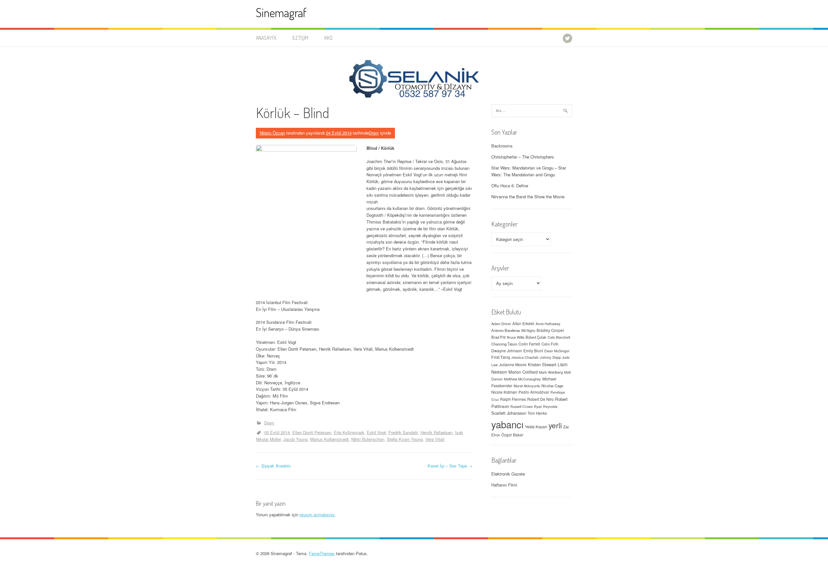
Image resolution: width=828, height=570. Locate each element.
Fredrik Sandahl (403, 432)
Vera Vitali (434, 439)
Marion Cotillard (523, 372)
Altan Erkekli (523, 323)
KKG (328, 38)
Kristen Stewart (542, 364)
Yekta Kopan (536, 426)
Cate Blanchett (559, 337)
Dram (374, 133)
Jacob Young (295, 439)
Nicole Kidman (504, 392)
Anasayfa (266, 38)
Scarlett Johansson (508, 413)
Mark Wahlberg (551, 372)
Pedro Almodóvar (533, 392)
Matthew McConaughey (522, 378)
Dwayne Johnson (506, 350)
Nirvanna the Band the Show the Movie (527, 196)
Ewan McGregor (557, 350)
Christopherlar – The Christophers (522, 157)
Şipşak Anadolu (273, 466)
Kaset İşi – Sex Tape (450, 466)
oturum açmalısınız (317, 514)
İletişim (300, 38)
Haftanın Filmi (504, 485)
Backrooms (502, 146)
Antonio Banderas (505, 330)
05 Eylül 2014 (277, 432)
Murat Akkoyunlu (527, 385)
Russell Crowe (521, 406)
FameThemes (322, 553)
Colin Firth (549, 343)
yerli (555, 425)
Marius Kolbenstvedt (329, 439)
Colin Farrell (529, 343)
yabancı (507, 424)
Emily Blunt (533, 350)
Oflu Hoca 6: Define (509, 185)
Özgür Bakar (512, 434)
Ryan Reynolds (545, 406)
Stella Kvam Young (405, 439)
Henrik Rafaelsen (436, 432)
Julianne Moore (513, 364)
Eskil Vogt (376, 432)
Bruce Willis (515, 337)
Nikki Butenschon (367, 439)
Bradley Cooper (550, 330)
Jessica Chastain (525, 357)
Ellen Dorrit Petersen (311, 432)
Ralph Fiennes (513, 399)
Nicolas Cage (552, 385)
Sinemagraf (281, 12)
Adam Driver (501, 323)
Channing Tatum (504, 343)
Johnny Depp (550, 357)
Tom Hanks (537, 413)
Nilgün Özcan (272, 133)
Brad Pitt (498, 337)
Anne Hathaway (548, 323)
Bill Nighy (528, 330)
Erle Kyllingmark (349, 432)
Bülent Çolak (536, 337)
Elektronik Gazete (508, 474)
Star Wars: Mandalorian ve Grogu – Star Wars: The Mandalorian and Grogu (528, 171)
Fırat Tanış (500, 357)
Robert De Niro (540, 399)
